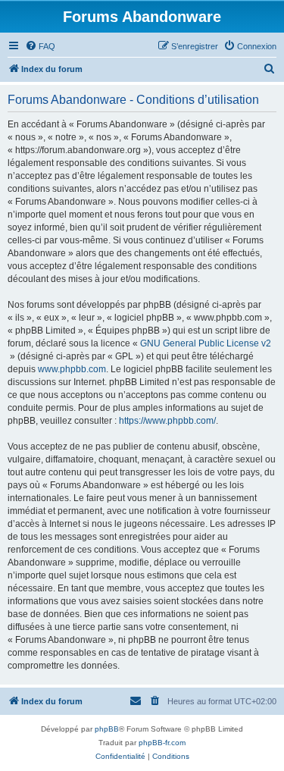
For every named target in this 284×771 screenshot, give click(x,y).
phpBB (107, 729)
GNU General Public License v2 (205, 343)
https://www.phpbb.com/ (167, 420)
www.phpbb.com (72, 369)
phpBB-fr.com (162, 742)
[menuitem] (40, 46)
